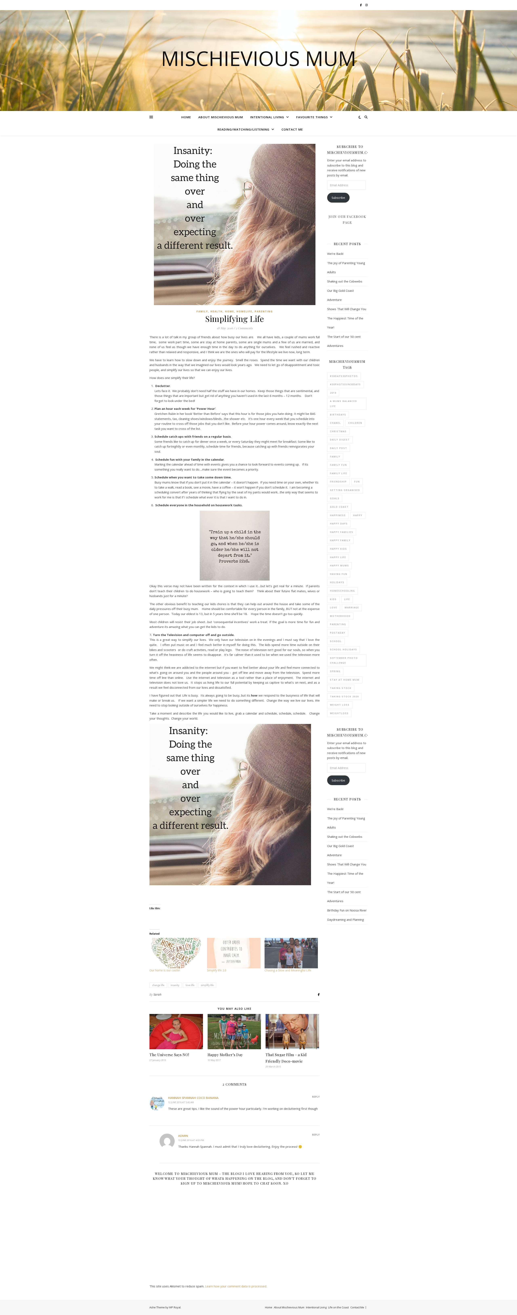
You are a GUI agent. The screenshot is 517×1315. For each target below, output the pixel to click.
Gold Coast (339, 506)
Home (186, 117)
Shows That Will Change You (346, 309)
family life (338, 473)
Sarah (157, 994)
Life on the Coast (338, 1307)
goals (334, 498)
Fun (357, 481)
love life (190, 985)
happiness (338, 515)
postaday (337, 632)
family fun (338, 464)
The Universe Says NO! (169, 1054)
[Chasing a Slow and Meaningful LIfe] (291, 953)
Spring (335, 671)
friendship (338, 481)
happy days (339, 523)
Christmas (338, 431)
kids (333, 599)
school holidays (343, 649)
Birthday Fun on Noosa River (347, 910)
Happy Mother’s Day (225, 1054)
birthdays (338, 414)
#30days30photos (344, 376)
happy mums (339, 565)
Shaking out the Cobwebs (344, 281)
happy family (340, 540)
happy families (341, 532)
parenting (338, 624)
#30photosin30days (345, 384)
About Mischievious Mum (220, 117)
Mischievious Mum (258, 58)
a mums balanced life (343, 404)
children (355, 422)
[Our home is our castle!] (176, 953)
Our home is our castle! (164, 970)
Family (202, 311)
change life (158, 985)
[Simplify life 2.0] (234, 953)
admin (183, 1136)
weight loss (340, 704)
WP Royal (175, 1307)
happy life (338, 557)
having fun (338, 573)
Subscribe (338, 198)
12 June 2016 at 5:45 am (181, 1102)
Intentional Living (267, 117)
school (336, 641)
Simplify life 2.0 (216, 970)
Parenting (264, 311)
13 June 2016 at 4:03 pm (191, 1140)
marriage (352, 607)
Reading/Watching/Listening (243, 129)
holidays (337, 582)
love (333, 607)
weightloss (339, 713)
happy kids (338, 548)
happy (358, 515)
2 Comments (244, 328)
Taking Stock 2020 (344, 696)
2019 (333, 392)
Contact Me (292, 129)
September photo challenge (344, 660)
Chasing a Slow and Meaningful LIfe (288, 970)
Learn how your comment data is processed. (236, 1286)
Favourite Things (312, 117)
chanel (335, 422)
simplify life (207, 985)
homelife (244, 311)
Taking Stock (340, 687)
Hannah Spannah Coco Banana (193, 1098)
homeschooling (342, 590)
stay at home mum (344, 679)
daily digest (340, 439)
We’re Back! (335, 254)
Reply (316, 1096)
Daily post (338, 448)
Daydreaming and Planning (345, 919)
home (229, 311)
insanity (175, 985)
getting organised (345, 490)
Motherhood (340, 615)
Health (216, 311)
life (347, 599)
